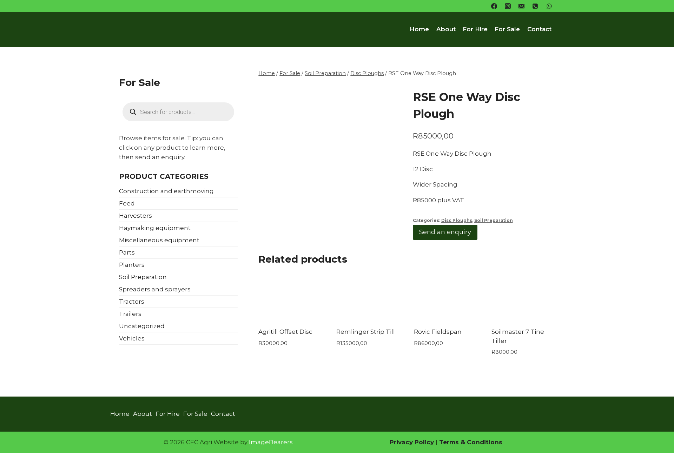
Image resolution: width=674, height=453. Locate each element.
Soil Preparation (493, 220)
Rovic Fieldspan (438, 331)
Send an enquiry (445, 232)
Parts (127, 252)
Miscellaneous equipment (159, 240)
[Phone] (535, 6)
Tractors (131, 301)
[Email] (522, 6)
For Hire (475, 29)
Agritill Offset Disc (285, 331)
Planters (132, 264)
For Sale (507, 29)
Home (419, 29)
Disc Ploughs (456, 220)
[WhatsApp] (549, 6)
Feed (127, 203)
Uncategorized (142, 326)
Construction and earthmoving (166, 191)
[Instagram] (508, 6)
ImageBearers (271, 442)
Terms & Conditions (469, 442)
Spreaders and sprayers (155, 289)
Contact (539, 29)
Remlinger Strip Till (365, 331)
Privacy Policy (412, 442)
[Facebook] (494, 6)
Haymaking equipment (155, 227)
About (446, 29)
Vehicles (132, 338)
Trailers (130, 313)
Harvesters (135, 215)
